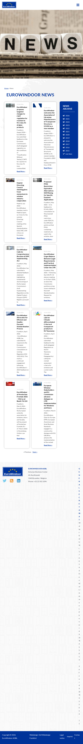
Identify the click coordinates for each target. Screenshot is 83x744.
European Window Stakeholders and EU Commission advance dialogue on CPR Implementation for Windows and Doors (50, 396)
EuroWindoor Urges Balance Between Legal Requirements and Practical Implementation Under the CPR (50, 260)
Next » (35, 452)
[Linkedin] (19, 481)
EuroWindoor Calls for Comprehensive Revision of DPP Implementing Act (23, 255)
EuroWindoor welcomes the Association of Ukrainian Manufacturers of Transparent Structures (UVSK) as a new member (50, 119)
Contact (77, 736)
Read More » (21, 171)
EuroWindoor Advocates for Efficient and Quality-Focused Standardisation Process (23, 322)
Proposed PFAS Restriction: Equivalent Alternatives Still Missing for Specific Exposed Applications (48, 190)
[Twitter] (4, 481)
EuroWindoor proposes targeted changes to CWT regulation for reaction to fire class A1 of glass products (22, 117)
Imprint (70, 736)
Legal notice (62, 736)
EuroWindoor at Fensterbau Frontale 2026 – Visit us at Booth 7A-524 (22, 396)
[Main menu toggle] (78, 5)
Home (6, 88)
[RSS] (12, 481)
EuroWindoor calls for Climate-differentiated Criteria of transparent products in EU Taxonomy (49, 323)
